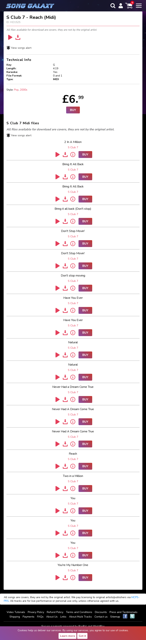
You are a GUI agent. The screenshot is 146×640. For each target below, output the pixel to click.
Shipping (15, 616)
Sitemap (115, 616)
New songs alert (21, 48)
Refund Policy (55, 612)
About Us (52, 616)
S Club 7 (73, 147)
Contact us (101, 616)
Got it (82, 636)
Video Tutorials (16, 612)
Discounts (101, 612)
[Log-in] (120, 6)
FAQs (40, 616)
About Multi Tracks (80, 616)
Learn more (67, 636)
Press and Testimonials (123, 612)
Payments (28, 616)
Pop (16, 90)
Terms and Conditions (79, 612)
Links (63, 616)
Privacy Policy (36, 612)
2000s (23, 90)
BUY (73, 110)
